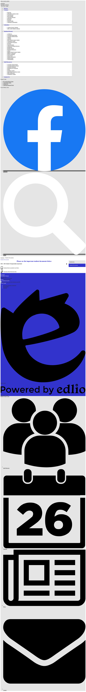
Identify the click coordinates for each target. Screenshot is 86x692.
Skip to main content (5, 1)
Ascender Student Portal (12, 36)
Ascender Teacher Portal (12, 64)
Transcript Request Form (8, 85)
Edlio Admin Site (11, 73)
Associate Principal (11, 17)
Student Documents (11, 56)
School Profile (10, 21)
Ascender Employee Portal (13, 65)
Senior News (10, 55)
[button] (6, 10)
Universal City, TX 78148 (6, 278)
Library (8, 50)
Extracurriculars (10, 44)
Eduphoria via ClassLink (12, 68)
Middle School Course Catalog (13, 52)
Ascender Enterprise (11, 67)
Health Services (10, 48)
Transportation (10, 59)
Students (2, 257)
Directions (9, 18)
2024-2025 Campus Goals (12, 13)
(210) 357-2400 (7, 279)
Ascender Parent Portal (12, 35)
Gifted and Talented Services (13, 46)
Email (8, 69)
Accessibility (6, 286)
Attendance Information (12, 22)
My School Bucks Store (8, 81)
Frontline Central (10, 70)
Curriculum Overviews (12, 42)
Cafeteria (9, 38)
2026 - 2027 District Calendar (13, 28)
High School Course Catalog (13, 40)
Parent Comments (11, 54)
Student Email (10, 58)
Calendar (5, 287)
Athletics (9, 37)
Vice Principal (10, 15)
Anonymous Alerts (7, 82)
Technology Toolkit (11, 74)
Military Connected (11, 53)
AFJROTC (9, 34)
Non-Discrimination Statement (9, 285)
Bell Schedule (10, 16)
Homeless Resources (11, 49)
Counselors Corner (11, 41)
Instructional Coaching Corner (13, 71)
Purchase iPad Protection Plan (10, 271)
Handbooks (9, 47)
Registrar (9, 19)
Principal (9, 12)
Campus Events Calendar (12, 27)
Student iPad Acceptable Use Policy (11, 267)
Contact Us (5, 84)
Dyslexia (9, 43)
